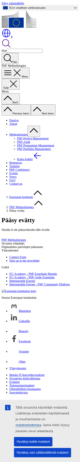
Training (14, 166)
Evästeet (14, 382)
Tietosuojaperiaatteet (21, 385)
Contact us (15, 183)
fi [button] (12, 36)
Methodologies (18, 134)
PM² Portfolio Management (34, 149)
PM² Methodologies (21, 207)
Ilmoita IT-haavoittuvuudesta (26, 375)
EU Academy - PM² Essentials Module (33, 273)
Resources (15, 162)
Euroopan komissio (21, 197)
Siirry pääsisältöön (13, 3)
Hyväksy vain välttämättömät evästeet (42, 452)
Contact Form (17, 257)
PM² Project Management (33, 138)
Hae (4, 50)
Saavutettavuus (18, 392)
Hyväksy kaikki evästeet (33, 441)
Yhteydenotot (17, 368)
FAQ (12, 180)
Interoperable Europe (22, 281)
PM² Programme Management (35, 145)
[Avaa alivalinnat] (34, 131)
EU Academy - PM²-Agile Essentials (32, 277)
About (13, 123)
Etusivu (14, 120)
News (13, 176)
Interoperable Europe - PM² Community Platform (39, 284)
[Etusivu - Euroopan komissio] (19, 26)
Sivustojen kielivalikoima (24, 378)
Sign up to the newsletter (24, 260)
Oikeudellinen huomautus (25, 389)
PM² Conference (19, 169)
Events (13, 173)
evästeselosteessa (28, 425)
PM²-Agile (23, 142)
